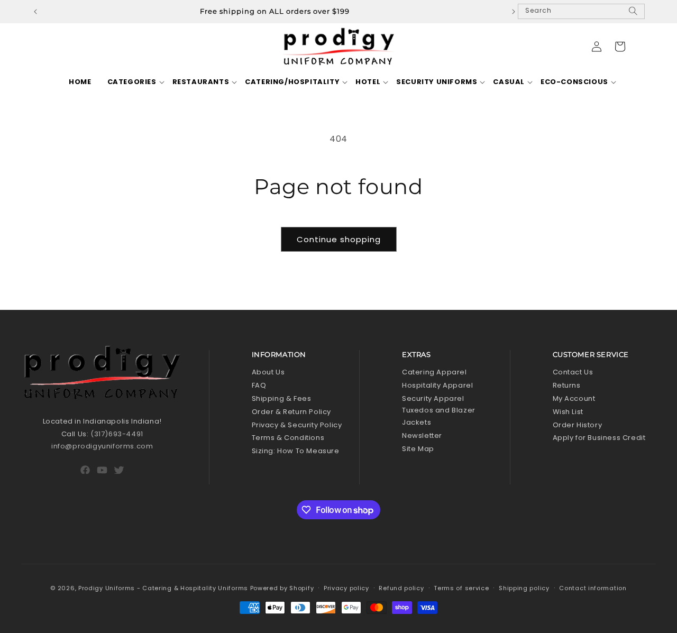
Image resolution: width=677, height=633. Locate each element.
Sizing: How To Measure (296, 451)
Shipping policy (524, 588)
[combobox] (581, 11)
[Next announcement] (513, 12)
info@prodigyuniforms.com (102, 446)
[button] (131, 82)
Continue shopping (339, 239)
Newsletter (422, 435)
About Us (268, 372)
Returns (567, 385)
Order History (577, 425)
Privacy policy (346, 588)
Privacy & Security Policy (297, 425)
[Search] (633, 15)
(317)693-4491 (116, 434)
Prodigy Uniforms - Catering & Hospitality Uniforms (163, 588)
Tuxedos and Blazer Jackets (438, 416)
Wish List (568, 412)
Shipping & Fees (282, 398)
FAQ (259, 385)
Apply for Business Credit (599, 438)
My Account (574, 398)
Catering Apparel (434, 372)
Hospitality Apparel (437, 385)
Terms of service (461, 588)
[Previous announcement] (35, 12)
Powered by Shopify (282, 588)
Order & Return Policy (292, 412)
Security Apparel (433, 398)
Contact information (592, 588)
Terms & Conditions (288, 438)
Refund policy (401, 588)
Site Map (418, 449)
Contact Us (573, 372)
